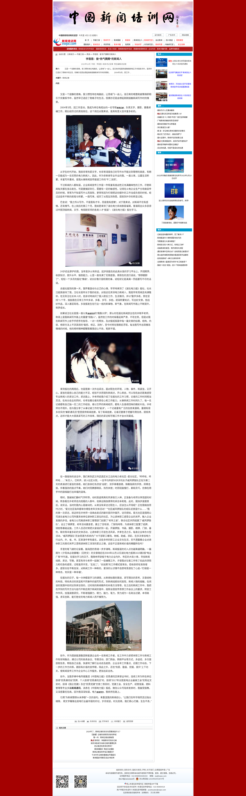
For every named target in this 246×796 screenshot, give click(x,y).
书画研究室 (169, 45)
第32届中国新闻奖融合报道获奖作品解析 (172, 255)
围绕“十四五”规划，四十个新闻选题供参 (172, 265)
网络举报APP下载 (151, 784)
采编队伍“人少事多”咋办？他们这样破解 (172, 117)
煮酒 (88, 54)
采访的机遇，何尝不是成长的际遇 (170, 148)
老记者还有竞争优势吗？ (103, 746)
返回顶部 (129, 721)
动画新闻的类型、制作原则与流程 (170, 248)
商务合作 (127, 770)
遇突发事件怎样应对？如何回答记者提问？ (173, 252)
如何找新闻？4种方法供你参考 (169, 258)
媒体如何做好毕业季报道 (166, 124)
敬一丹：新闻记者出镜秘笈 (103, 738)
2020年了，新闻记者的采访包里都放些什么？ (103, 732)
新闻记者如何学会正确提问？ (104, 752)
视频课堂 (179, 40)
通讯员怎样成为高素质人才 (171, 114)
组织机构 (119, 770)
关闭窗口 (117, 721)
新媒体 (127, 40)
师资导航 (106, 45)
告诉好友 (93, 721)
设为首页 (158, 35)
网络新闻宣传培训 (125, 49)
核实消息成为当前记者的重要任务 (103, 743)
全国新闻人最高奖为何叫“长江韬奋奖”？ (172, 262)
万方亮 (153, 793)
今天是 (78, 35)
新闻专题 (158, 45)
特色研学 (138, 45)
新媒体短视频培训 (140, 49)
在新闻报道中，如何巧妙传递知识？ (174, 141)
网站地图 (185, 35)
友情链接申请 (160, 770)
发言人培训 (112, 49)
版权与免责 (136, 770)
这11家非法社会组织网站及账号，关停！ (174, 201)
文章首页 (70, 54)
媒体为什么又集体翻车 (165, 110)
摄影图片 (86, 45)
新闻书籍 (117, 45)
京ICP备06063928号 (127, 779)
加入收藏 (81, 721)
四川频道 (169, 40)
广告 (168, 770)
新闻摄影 (117, 40)
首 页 (86, 40)
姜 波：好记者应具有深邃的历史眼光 (171, 131)
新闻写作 (106, 40)
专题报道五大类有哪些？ (166, 241)
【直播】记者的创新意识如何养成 (103, 735)
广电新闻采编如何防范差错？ (168, 121)
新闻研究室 (148, 40)
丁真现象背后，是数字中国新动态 (174, 223)
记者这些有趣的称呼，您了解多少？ (171, 235)
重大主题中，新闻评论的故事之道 (170, 138)
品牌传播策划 (173, 49)
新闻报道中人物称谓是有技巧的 (169, 238)
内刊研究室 (148, 45)
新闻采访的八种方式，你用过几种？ (171, 245)
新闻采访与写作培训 (86, 49)
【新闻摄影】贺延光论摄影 (103, 749)
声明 (144, 770)
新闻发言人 (138, 40)
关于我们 (150, 770)
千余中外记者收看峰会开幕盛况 (104, 755)
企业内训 (151, 49)
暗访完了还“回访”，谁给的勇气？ (169, 134)
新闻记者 (65, 78)
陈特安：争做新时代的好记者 (106, 740)
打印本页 (105, 721)
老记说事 (181, 45)
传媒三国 (96, 40)
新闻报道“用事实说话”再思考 (103, 758)
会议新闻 (158, 40)
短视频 (127, 45)
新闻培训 (96, 45)
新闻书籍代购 (161, 49)
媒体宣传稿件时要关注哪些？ (168, 145)
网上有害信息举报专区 (135, 784)
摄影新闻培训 (101, 49)
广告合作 (171, 35)
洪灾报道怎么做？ (164, 128)
